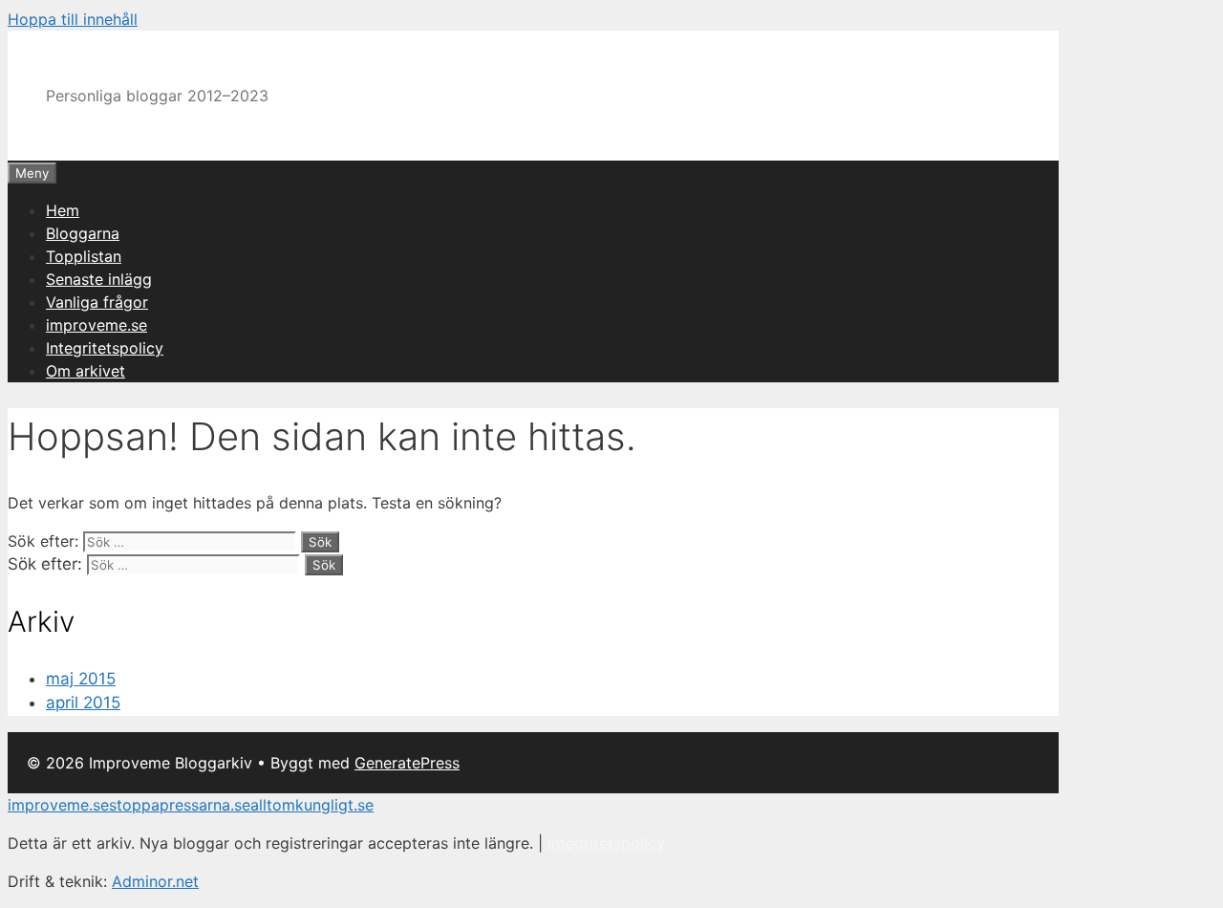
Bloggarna (82, 233)
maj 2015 (81, 678)
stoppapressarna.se (179, 804)
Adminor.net (155, 881)
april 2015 (83, 702)
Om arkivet (85, 370)
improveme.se (96, 325)
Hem (62, 210)
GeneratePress (407, 762)
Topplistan (83, 256)
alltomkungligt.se (312, 804)
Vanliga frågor (97, 302)
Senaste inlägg (99, 279)
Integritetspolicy (104, 347)
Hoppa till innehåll (73, 19)
